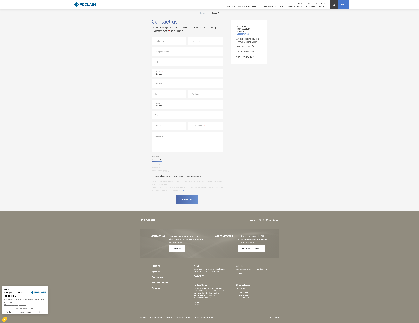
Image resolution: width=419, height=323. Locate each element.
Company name (162, 51)
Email (157, 115)
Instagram (267, 220)
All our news (199, 276)
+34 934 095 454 (247, 51)
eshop (343, 4)
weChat (274, 220)
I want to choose (25, 312)
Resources (310, 6)
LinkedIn (260, 220)
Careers (239, 273)
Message (159, 136)
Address (158, 83)
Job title (158, 62)
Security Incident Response (204, 317)
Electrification (266, 6)
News (316, 3)
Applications (244, 6)
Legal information (156, 317)
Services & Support (294, 6)
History (197, 302)
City (156, 94)
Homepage (203, 13)
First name (159, 41)
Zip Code (195, 94)
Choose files (157, 160)
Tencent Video (277, 220)
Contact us (177, 248)
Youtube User (270, 220)
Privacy (181, 190)
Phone (158, 125)
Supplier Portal (242, 298)
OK (40, 312)
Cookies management (183, 317)
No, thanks (10, 312)
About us (301, 3)
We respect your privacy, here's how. (15, 305)
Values (196, 305)
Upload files (155, 156)
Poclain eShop (242, 293)
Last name (196, 41)
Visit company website (245, 57)
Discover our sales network (251, 248)
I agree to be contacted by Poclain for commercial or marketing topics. (178, 176)
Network (309, 3)
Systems (279, 6)
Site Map (143, 317)
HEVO (254, 6)
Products (230, 6)
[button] (4, 319)
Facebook (263, 220)
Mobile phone (197, 125)
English (322, 3)
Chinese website (242, 295)
